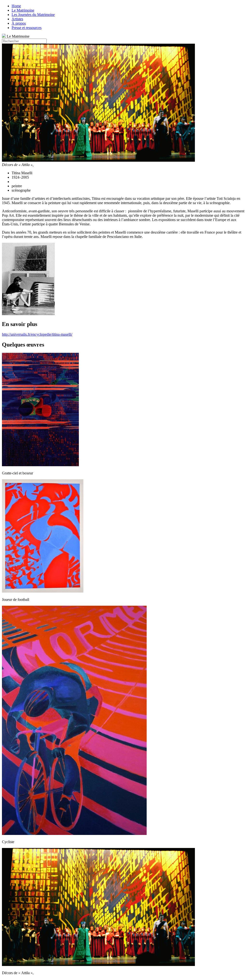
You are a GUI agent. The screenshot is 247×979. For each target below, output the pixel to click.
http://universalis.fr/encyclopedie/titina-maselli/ (37, 334)
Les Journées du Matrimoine (33, 15)
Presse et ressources (26, 28)
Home (16, 6)
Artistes (17, 19)
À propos (19, 23)
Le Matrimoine (23, 10)
